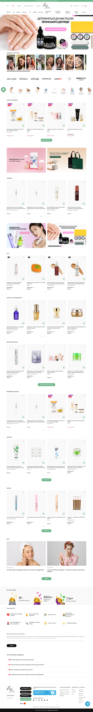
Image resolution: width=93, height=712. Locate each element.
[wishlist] (83, 5)
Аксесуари (40, 12)
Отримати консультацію (46, 384)
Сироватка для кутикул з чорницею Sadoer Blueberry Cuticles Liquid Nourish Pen (36, 208)
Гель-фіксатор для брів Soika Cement (15, 517)
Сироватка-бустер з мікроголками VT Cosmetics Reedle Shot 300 (15, 371)
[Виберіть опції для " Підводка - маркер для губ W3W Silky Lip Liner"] (84, 513)
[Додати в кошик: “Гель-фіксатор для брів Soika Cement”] (23, 513)
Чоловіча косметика (67, 12)
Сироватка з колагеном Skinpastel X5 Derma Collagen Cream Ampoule (35, 371)
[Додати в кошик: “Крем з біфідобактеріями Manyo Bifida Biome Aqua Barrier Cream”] (63, 203)
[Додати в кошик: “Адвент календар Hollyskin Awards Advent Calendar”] (63, 367)
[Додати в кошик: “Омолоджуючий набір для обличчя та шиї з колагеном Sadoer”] (23, 125)
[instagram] (34, 700)
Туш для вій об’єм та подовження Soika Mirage (56, 518)
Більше (11, 645)
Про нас (73, 689)
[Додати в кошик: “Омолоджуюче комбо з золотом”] (84, 125)
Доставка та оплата (28, 6)
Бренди (19, 6)
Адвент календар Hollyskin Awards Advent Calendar (55, 371)
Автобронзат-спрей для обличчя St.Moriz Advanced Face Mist (14, 283)
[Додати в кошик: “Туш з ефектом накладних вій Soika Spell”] (43, 513)
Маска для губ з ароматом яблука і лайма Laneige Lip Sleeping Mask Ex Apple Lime (75, 372)
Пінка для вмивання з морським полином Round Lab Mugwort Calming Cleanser (15, 468)
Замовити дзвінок (25, 699)
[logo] (13, 689)
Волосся (24, 12)
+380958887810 (25, 692)
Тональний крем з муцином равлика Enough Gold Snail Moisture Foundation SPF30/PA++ (56, 284)
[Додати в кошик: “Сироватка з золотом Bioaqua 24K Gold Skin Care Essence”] (43, 323)
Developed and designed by (46, 710)
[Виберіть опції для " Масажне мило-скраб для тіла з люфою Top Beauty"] (43, 279)
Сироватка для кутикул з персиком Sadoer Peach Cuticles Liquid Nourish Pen (16, 208)
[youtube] (42, 700)
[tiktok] (36, 700)
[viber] (47, 700)
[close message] (92, 1)
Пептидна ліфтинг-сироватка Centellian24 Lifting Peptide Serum (75, 208)
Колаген (84, 12)
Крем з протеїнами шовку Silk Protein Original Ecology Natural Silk (55, 327)
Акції (13, 6)
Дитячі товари (76, 12)
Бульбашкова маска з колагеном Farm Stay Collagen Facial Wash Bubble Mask (56, 467)
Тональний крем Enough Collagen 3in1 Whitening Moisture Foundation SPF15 (76, 283)
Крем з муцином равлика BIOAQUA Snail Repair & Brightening (76, 327)
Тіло (30, 12)
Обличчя (9, 12)
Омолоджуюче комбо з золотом (74, 129)
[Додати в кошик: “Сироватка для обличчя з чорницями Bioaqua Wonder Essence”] (23, 323)
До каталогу (46, 480)
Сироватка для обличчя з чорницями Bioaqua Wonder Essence (15, 327)
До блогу (46, 578)
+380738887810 (25, 688)
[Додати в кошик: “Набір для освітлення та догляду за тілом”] (63, 125)
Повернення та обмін (64, 692)
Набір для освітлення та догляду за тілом (55, 130)
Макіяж (18, 12)
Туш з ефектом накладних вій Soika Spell (36, 517)
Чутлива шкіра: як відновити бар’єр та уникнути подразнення (25, 570)
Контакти (38, 6)
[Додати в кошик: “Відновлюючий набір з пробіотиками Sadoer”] (43, 125)
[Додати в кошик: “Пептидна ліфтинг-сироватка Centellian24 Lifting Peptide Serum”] (84, 203)
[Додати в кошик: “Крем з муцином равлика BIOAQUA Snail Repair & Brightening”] (84, 323)
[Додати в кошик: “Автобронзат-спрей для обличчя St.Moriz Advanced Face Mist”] (23, 279)
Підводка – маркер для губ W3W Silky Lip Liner (76, 518)
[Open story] (11, 62)
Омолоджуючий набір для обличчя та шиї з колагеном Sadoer (15, 130)
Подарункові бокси (48, 12)
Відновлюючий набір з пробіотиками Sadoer (35, 130)
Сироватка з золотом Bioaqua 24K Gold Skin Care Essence (36, 327)
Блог (73, 694)
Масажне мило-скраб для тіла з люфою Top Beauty (36, 283)
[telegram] (39, 700)
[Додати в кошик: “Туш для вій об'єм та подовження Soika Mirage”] (63, 513)
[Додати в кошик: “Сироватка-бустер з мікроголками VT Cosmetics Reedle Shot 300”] (23, 367)
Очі (13, 12)
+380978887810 (25, 695)
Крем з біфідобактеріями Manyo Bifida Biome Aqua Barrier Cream (56, 208)
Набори (35, 12)
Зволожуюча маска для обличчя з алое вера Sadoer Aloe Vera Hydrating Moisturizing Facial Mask (76, 468)
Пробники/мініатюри (57, 12)
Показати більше (46, 140)
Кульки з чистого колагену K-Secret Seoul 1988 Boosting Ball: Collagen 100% (36, 467)
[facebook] (44, 700)
